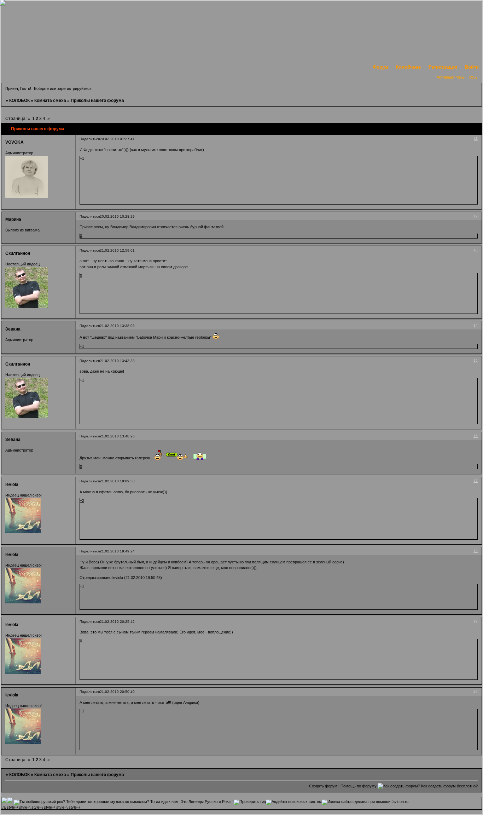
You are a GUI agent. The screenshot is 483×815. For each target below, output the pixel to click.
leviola (11, 484)
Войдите (41, 88)
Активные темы (451, 77)
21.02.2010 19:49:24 (117, 551)
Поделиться (90, 139)
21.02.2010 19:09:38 (117, 481)
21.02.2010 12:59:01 (117, 250)
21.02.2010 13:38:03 (117, 326)
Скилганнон (17, 253)
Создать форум (323, 786)
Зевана (13, 329)
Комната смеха (50, 100)
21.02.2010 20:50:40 (117, 692)
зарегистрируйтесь (74, 88)
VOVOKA (14, 142)
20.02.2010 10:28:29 (117, 216)
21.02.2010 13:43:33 (117, 361)
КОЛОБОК (19, 100)
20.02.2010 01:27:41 (117, 139)
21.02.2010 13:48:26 (117, 436)
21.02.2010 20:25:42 (117, 622)
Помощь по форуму (359, 786)
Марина (13, 219)
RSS (473, 77)
